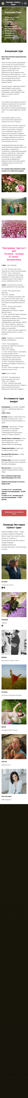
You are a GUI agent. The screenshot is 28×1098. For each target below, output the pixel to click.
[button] (22, 3)
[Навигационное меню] (25, 3)
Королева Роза (13, 12)
